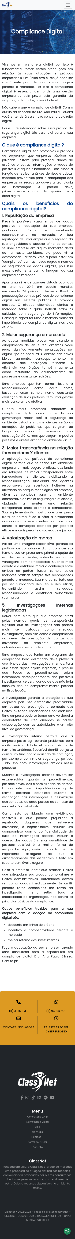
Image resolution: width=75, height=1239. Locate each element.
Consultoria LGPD (37, 1116)
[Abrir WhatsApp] (66, 1230)
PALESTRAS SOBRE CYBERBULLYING (56, 1029)
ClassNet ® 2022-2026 (18, 1211)
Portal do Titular (37, 1142)
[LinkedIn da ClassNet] (40, 1097)
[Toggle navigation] (68, 5)
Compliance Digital (37, 1121)
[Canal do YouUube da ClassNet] (52, 1097)
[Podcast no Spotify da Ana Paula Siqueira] (46, 1097)
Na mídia (37, 1132)
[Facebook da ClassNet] (22, 1097)
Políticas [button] (36, 1137)
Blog (37, 1127)
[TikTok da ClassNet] (34, 1097)
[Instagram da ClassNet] (28, 1097)
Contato (37, 1147)
